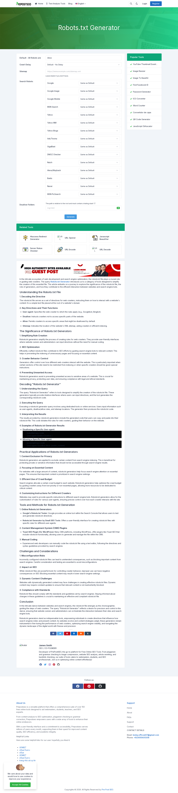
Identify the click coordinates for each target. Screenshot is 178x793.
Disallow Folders (27, 205)
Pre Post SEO (107, 789)
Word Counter (139, 105)
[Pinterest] (67, 633)
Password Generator (142, 92)
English (81, 3)
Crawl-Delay (25, 64)
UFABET (22, 747)
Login (144, 3)
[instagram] (50, 664)
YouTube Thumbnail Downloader (145, 64)
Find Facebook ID (140, 85)
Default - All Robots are (30, 58)
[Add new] (118, 208)
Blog (70, 3)
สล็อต (21, 753)
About (129, 712)
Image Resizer (139, 71)
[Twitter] (60, 633)
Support (130, 722)
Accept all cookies (20, 785)
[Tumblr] (88, 633)
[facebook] (41, 664)
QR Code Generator (141, 119)
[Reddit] (81, 633)
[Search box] (131, 3)
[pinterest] (54, 664)
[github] (59, 664)
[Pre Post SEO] (24, 4)
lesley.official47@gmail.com (146, 735)
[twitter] (46, 664)
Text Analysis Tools (57, 3)
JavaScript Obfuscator (142, 126)
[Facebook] (53, 633)
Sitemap (23, 71)
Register (155, 3)
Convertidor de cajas (142, 112)
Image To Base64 (140, 78)
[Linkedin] (74, 633)
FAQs (129, 717)
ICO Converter (139, 99)
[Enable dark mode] (136, 3)
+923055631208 (141, 737)
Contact (130, 726)
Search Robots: (26, 81)
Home (40, 3)
